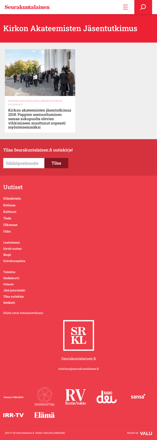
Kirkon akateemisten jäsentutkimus (35, 100)
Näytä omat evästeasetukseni (23, 313)
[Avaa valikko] (125, 7)
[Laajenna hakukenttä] (143, 7)
